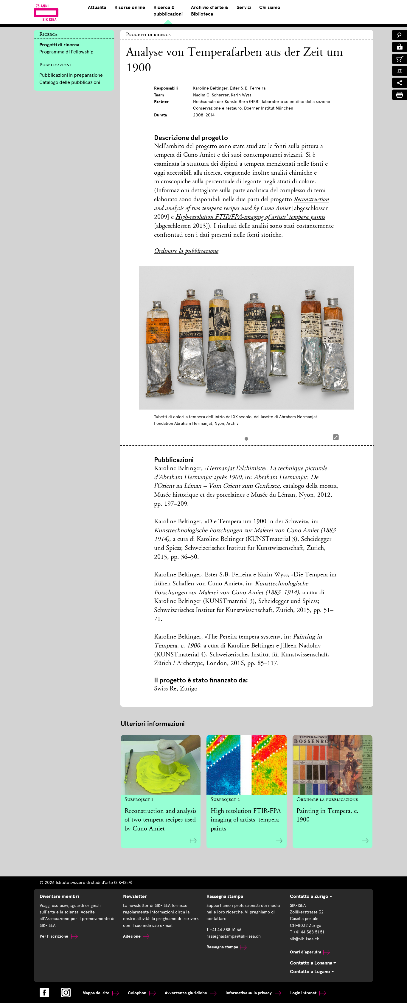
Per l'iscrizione (54, 936)
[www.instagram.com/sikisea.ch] (66, 992)
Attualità (97, 7)
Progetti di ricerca (59, 45)
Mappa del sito (96, 993)
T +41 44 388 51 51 (307, 932)
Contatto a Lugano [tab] (310, 972)
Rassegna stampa (222, 947)
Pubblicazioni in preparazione (71, 75)
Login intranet (303, 993)
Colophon (137, 993)
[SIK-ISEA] (46, 12)
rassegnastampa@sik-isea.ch (233, 936)
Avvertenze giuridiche (186, 993)
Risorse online (129, 7)
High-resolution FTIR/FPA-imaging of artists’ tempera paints (250, 217)
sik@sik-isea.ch (304, 939)
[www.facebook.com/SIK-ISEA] (44, 992)
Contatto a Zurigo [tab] (310, 896)
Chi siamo (269, 7)
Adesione (132, 936)
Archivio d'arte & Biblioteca (209, 10)
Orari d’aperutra (305, 952)
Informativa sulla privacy (249, 993)
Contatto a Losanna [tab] (311, 963)
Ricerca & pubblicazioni (168, 10)
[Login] (399, 47)
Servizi (244, 7)
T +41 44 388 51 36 (223, 929)
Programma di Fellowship (66, 52)
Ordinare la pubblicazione (186, 251)
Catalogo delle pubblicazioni (69, 82)
